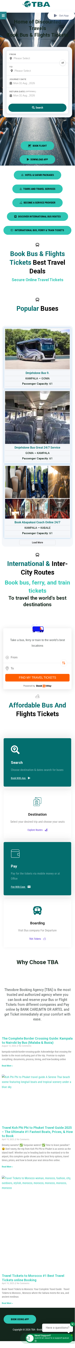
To (11, 67)
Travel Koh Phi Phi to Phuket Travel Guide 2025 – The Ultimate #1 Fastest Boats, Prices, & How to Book (37, 1132)
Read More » (7, 1065)
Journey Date (17, 79)
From (12, 54)
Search (39, 107)
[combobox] (37, 657)
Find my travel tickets (37, 677)
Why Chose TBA (37, 962)
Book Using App (20, 1319)
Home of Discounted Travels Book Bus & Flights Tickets (37, 28)
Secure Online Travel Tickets (37, 280)
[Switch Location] (63, 663)
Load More (37, 542)
